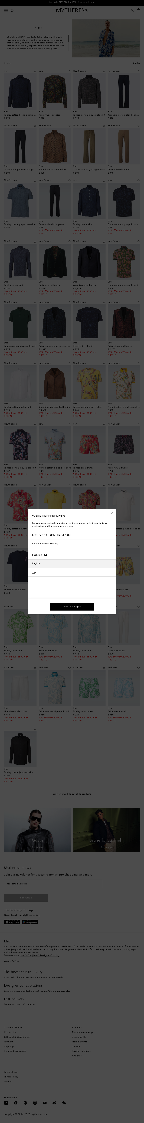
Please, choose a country (45, 544)
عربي (34, 572)
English (36, 564)
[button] (111, 513)
